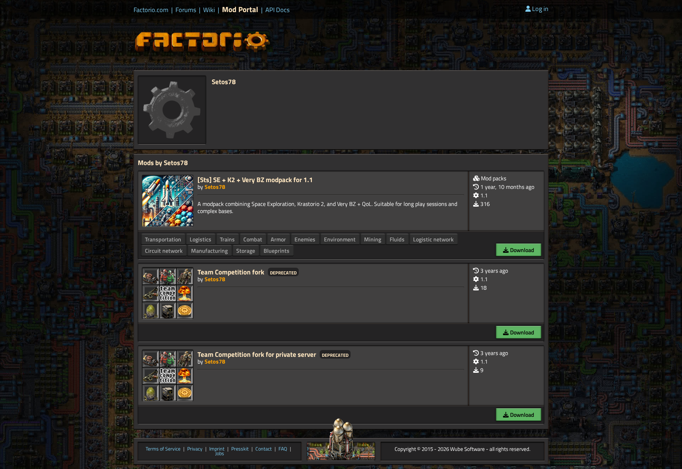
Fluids (397, 239)
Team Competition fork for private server (256, 354)
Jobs (219, 453)
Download (521, 250)
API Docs (277, 10)
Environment (340, 239)
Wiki (209, 10)
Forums (185, 10)
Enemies (304, 239)
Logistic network (433, 239)
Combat (252, 239)
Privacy (194, 449)
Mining (372, 239)
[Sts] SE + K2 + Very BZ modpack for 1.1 (255, 179)
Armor (278, 239)
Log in (540, 8)
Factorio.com (151, 10)
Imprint (216, 449)
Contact (263, 449)
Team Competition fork (230, 272)
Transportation (163, 239)
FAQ (282, 449)
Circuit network (164, 250)
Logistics (200, 239)
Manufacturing (209, 250)
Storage (245, 250)
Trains (227, 239)
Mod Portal (240, 9)
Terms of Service (163, 449)
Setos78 (215, 186)
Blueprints (276, 250)
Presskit (240, 449)
